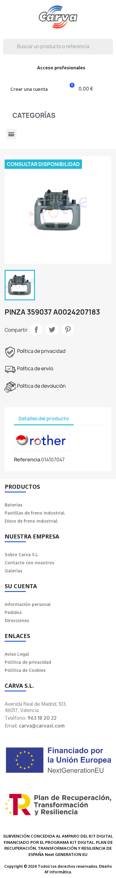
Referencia (27, 459)
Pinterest (68, 329)
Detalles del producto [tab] (44, 418)
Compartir (36, 329)
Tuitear (52, 329)
